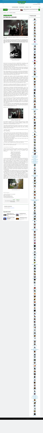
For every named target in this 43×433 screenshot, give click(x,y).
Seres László (21, 214)
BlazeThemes (28, 418)
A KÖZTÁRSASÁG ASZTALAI (23, 217)
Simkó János (5, 18)
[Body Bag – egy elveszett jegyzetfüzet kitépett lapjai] (29, 10)
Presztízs (11, 15)
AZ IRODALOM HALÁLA (22, 213)
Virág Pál (8, 216)
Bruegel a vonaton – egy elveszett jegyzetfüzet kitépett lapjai (11, 214)
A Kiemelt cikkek (5, 15)
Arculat (8, 15)
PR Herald (21, 3)
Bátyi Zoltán (8, 219)
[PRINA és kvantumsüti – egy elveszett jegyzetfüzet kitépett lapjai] (9, 10)
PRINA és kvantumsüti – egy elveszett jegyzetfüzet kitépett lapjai (19, 9)
